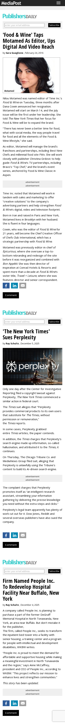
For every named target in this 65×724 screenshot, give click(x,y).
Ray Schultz (12, 343)
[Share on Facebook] (6, 285)
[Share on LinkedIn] (14, 285)
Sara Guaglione (14, 52)
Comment (11, 295)
